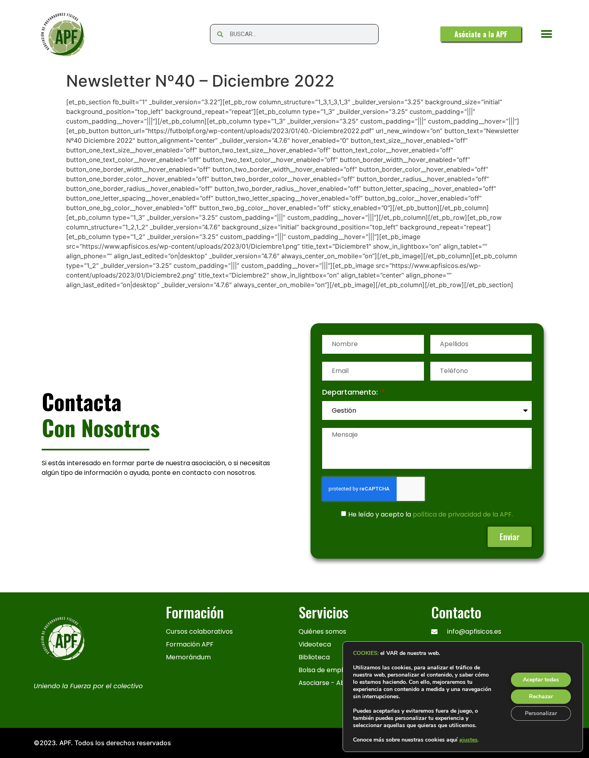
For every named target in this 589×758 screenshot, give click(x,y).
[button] (546, 34)
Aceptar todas (541, 679)
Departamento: (351, 393)
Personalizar (541, 713)
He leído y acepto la (430, 514)
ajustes (468, 740)
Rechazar (541, 696)
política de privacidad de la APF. (463, 514)
